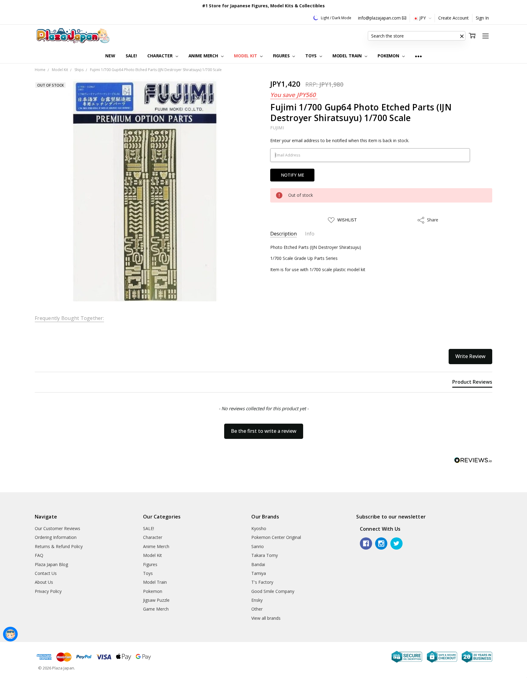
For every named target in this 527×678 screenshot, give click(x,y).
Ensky (257, 600)
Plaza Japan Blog (51, 564)
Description (283, 234)
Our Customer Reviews (57, 528)
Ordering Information (56, 537)
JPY (422, 18)
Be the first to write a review (263, 431)
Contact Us (46, 573)
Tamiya (258, 573)
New (110, 56)
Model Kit (246, 56)
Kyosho (258, 528)
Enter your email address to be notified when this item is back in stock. (339, 140)
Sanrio (257, 546)
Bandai (258, 564)
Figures (282, 56)
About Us (44, 582)
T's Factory (262, 582)
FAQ (39, 555)
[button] (461, 36)
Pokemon (389, 56)
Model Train (347, 56)
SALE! (131, 56)
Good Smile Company (272, 591)
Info (309, 234)
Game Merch (156, 609)
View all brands (266, 618)
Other (257, 609)
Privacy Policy (48, 591)
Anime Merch (203, 56)
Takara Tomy (264, 555)
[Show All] (418, 56)
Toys (311, 56)
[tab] (472, 383)
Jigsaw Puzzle (156, 600)
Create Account (453, 18)
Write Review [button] (470, 356)
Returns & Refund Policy (59, 546)
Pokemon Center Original (276, 537)
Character (160, 56)
